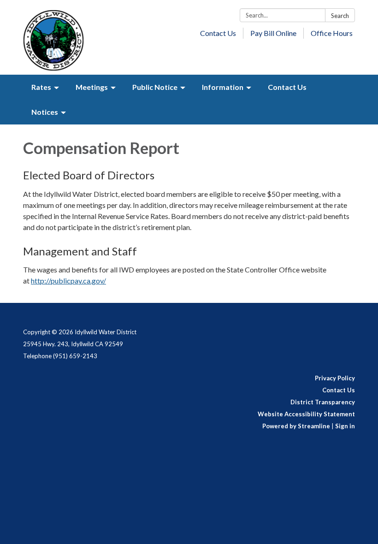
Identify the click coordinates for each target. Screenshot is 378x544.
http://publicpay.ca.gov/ (68, 280)
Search (340, 15)
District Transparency (322, 402)
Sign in (345, 426)
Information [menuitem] (222, 87)
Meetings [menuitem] (92, 87)
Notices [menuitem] (44, 111)
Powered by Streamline (296, 426)
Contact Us (218, 33)
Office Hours (332, 33)
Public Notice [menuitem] (154, 87)
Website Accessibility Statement (306, 414)
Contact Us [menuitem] (287, 87)
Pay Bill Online (273, 33)
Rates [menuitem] (41, 87)
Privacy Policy (335, 378)
